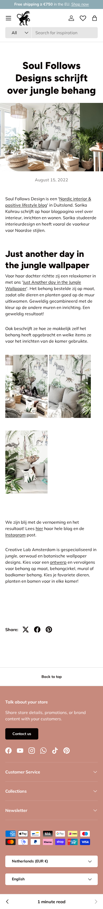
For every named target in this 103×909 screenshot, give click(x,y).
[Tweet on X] (25, 629)
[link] (95, 901)
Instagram (15, 534)
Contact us (21, 733)
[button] (94, 18)
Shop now (80, 4)
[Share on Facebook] (37, 629)
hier (39, 528)
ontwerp (58, 562)
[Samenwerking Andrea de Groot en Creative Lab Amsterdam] (7, 901)
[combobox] (51, 32)
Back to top (51, 676)
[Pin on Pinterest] (49, 629)
